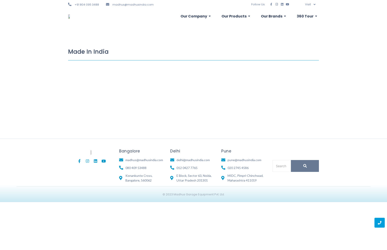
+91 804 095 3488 (87, 4)
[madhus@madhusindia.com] (107, 4)
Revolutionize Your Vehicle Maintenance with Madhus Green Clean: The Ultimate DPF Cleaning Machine (191, 72)
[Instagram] (276, 4)
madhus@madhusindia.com (133, 4)
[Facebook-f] (271, 4)
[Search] (305, 166)
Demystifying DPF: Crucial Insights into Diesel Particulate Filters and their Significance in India (179, 95)
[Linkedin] (282, 4)
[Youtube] (287, 4)
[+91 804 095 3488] (69, 4)
